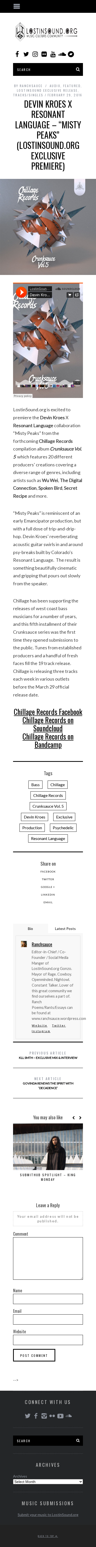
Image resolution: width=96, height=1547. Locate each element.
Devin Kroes (34, 816)
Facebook (48, 871)
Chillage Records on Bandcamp (48, 740)
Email (48, 902)
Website (39, 1025)
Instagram (41, 1031)
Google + (48, 886)
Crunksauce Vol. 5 (48, 806)
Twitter (48, 879)
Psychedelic (63, 827)
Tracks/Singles (28, 95)
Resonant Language (48, 838)
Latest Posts (65, 928)
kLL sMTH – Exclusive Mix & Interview (48, 1055)
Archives (20, 1476)
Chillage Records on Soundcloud (48, 724)
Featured (72, 86)
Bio (30, 928)
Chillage (57, 784)
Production (32, 827)
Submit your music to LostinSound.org (48, 1514)
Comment (20, 1234)
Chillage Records (48, 795)
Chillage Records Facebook (48, 711)
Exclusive (64, 816)
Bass (35, 784)
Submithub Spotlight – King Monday (48, 1177)
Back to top (46, 1536)
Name (17, 1290)
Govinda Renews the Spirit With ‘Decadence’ (48, 1083)
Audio (55, 86)
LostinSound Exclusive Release (47, 90)
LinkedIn (48, 894)
